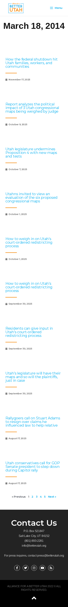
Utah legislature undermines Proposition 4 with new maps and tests (31, 152)
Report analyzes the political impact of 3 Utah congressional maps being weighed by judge (32, 108)
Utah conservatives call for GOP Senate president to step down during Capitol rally (32, 466)
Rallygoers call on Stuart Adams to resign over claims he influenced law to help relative (32, 421)
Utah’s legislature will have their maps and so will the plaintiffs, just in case (33, 377)
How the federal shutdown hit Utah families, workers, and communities (31, 63)
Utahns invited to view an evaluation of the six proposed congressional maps (31, 197)
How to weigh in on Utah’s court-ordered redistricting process (28, 242)
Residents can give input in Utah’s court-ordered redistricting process (29, 332)
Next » (52, 496)
